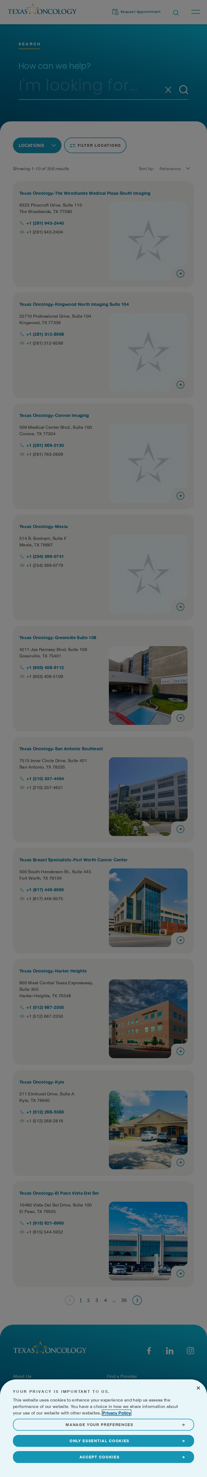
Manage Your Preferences (99, 1424)
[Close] (198, 1388)
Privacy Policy (116, 1412)
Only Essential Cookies (99, 1440)
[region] (103, 1428)
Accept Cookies (100, 1457)
